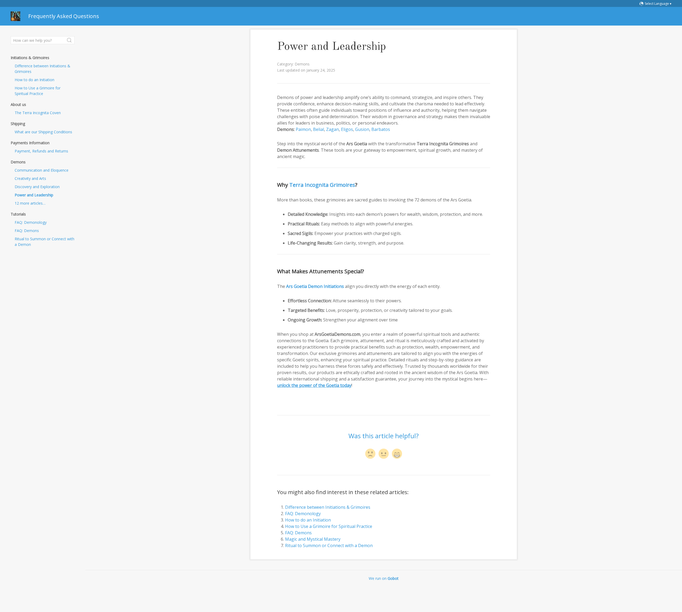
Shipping (18, 123)
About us (18, 104)
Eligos (347, 129)
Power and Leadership (34, 194)
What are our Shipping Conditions (43, 131)
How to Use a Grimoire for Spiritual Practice (37, 90)
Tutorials (18, 214)
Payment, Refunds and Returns (41, 151)
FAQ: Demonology (31, 222)
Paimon (303, 129)
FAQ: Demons (27, 230)
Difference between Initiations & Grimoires (42, 68)
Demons (18, 161)
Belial (318, 129)
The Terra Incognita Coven (38, 112)
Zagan (332, 129)
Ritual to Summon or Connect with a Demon (44, 241)
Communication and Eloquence (41, 170)
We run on (384, 578)
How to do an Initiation (34, 79)
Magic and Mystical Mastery (312, 539)
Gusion (362, 129)
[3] (397, 453)
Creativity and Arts (30, 178)
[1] (370, 453)
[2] (383, 453)
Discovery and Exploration (37, 186)
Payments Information (30, 142)
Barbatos (380, 129)
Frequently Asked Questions (63, 16)
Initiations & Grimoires (30, 57)
